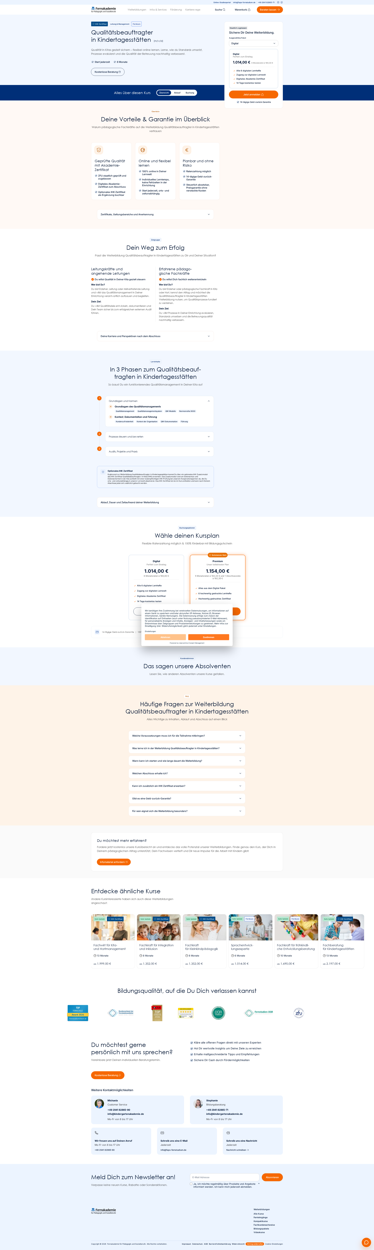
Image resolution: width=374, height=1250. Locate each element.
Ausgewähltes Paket (237, 38)
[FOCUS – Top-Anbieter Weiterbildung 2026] (156, 1013)
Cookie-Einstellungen (274, 1244)
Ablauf (177, 92)
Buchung (190, 92)
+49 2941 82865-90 (119, 1109)
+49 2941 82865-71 (266, 2)
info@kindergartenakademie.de (126, 1113)
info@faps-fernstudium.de (244, 2)
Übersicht (164, 92)
